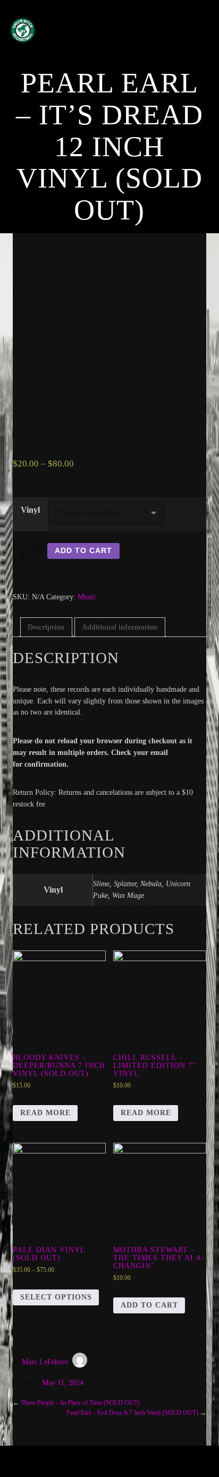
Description (46, 627)
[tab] (46, 627)
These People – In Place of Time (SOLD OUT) (80, 1402)
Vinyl (30, 510)
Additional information (119, 627)
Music (87, 597)
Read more (45, 1113)
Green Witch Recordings (98, 30)
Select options (56, 1297)
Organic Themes (127, 1466)
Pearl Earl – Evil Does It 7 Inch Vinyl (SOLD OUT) (132, 1412)
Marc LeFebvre (45, 1362)
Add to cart (83, 551)
